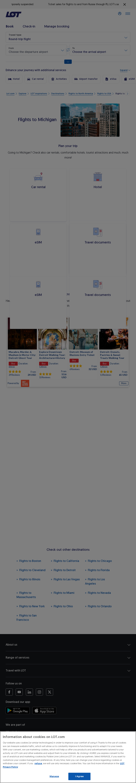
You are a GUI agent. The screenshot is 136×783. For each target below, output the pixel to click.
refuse (38, 763)
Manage (54, 776)
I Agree (79, 776)
